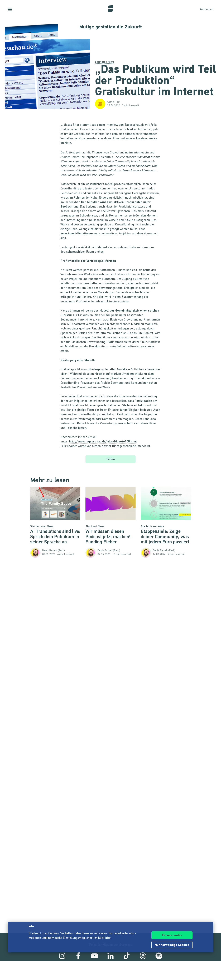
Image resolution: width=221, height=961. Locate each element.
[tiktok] (126, 955)
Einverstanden (172, 935)
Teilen (110, 459)
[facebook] (78, 955)
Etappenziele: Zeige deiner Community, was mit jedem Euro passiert (165, 537)
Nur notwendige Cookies (172, 945)
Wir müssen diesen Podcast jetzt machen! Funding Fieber (107, 537)
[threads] (142, 955)
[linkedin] (110, 955)
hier (108, 938)
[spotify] (158, 955)
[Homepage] (110, 8)
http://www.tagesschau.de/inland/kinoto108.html (103, 441)
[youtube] (94, 955)
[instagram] (62, 955)
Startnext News (104, 62)
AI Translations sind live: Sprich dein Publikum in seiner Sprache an (55, 537)
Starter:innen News (41, 526)
